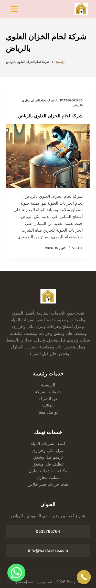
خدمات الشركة (48, 391)
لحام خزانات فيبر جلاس (48, 484)
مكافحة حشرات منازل (48, 470)
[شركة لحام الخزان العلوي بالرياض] (48, 156)
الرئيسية (48, 384)
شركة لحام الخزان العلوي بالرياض (50, 115)
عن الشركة (48, 398)
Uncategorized (69, 100)
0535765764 (48, 531)
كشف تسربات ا (52, 443)
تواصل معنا (48, 412)
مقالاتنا (48, 405)
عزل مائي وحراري (48, 450)
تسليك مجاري (48, 477)
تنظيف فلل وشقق (48, 464)
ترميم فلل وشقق (48, 457)
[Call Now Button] (84, 577)
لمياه (35, 443)
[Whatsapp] (16, 573)
